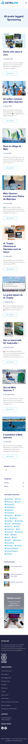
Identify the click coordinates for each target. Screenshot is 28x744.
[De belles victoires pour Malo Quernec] (14, 87)
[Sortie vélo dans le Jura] (14, 40)
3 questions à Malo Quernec (12, 436)
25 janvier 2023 (9, 347)
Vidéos (6, 486)
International (20, 521)
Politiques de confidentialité (9, 708)
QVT (19, 529)
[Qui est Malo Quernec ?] (14, 376)
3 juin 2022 (8, 441)
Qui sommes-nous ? (6, 671)
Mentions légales (6, 705)
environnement (10, 512)
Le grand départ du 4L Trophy (13, 296)
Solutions (8, 540)
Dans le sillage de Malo (12, 147)
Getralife (19, 515)
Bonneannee (9, 501)
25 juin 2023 (8, 106)
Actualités (4, 684)
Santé (15, 537)
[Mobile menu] (25, 2)
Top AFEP (19, 545)
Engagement (9, 510)
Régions (14, 534)
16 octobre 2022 (9, 394)
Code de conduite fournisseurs (9, 702)
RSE (7, 534)
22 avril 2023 (8, 203)
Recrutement (9, 532)
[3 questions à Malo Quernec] (14, 423)
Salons (8, 537)
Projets (17, 526)
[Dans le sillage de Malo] (14, 134)
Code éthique (5, 698)
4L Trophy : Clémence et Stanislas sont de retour (12, 247)
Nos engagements (6, 677)
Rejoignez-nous (5, 681)
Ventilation (9, 553)
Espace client (4, 695)
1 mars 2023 (8, 256)
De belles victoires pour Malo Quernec (13, 100)
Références (4, 688)
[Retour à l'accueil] (2, 729)
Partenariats (17, 523)
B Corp (19, 499)
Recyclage (19, 532)
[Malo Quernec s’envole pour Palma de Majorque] (14, 182)
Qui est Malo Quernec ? (9, 389)
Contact (3, 691)
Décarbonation (10, 504)
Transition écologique (11, 551)
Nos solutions (5, 674)
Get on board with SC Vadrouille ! (12, 342)
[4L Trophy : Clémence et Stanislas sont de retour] (14, 232)
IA (7, 518)
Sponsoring (18, 540)
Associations (9, 499)
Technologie (9, 545)
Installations (9, 521)
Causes (19, 501)
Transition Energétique (12, 548)
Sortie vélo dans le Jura (12, 53)
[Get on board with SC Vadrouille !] (14, 329)
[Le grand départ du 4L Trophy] (14, 283)
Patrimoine (9, 526)
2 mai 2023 (8, 153)
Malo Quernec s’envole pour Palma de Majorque (13, 196)
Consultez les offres (14, 611)
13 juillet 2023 (9, 59)
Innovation (14, 518)
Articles (6, 483)
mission (8, 523)
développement (10, 507)
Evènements (9, 515)
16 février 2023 (9, 302)
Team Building (10, 543)
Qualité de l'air (10, 529)
